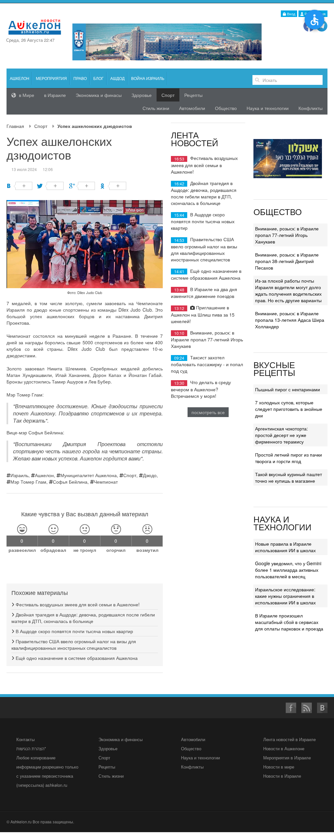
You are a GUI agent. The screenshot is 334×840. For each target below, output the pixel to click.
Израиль (19, 475)
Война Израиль (147, 78)
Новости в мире (278, 767)
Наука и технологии (268, 108)
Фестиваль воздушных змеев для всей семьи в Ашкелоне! (77, 604)
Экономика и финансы (121, 739)
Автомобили (192, 108)
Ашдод (117, 78)
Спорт (40, 126)
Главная (15, 126)
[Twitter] (51, 186)
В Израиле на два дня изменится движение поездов (204, 292)
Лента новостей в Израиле (289, 739)
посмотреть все (208, 412)
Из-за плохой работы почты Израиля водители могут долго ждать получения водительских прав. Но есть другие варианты (288, 290)
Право (80, 78)
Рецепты (193, 95)
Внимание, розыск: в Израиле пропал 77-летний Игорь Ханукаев (207, 339)
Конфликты (310, 108)
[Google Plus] (82, 186)
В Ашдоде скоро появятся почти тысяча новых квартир (73, 631)
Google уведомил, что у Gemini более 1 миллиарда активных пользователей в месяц (288, 570)
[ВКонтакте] (19, 186)
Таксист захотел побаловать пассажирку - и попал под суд (207, 364)
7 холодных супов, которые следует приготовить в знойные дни (288, 409)
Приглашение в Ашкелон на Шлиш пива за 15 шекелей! (203, 314)
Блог (98, 78)
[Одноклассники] (113, 186)
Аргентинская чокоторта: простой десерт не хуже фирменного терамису (281, 435)
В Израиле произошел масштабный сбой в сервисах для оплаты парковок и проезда (289, 622)
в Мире (26, 95)
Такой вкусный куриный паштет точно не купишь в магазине (288, 477)
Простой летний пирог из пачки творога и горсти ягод (288, 457)
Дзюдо (150, 475)
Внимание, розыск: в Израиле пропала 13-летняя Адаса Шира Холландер (289, 320)
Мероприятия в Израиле (287, 757)
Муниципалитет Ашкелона (88, 475)
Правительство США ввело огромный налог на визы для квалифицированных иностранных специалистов (73, 644)
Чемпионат (106, 481)
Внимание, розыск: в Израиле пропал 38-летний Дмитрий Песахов (287, 261)
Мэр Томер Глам (28, 481)
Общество (226, 108)
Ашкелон (19, 78)
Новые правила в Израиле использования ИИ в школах (285, 546)
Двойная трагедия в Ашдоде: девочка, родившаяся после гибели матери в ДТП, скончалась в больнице (83, 617)
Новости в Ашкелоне (283, 748)
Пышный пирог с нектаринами (287, 389)
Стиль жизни (156, 108)
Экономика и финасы (99, 95)
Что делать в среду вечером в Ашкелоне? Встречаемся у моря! (201, 389)
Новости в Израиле (282, 776)
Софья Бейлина (70, 481)
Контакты (25, 739)
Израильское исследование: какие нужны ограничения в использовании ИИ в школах (285, 596)
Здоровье (141, 95)
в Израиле (55, 95)
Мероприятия (51, 78)
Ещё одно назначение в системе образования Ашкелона (76, 658)
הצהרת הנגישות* (31, 748)
